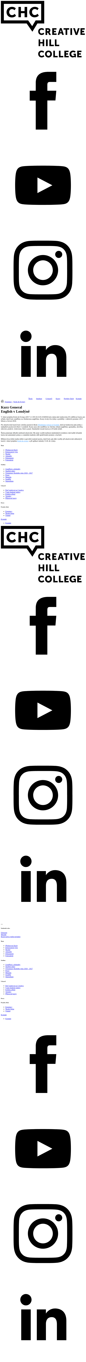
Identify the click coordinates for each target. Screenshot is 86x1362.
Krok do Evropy (19, 402)
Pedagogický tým (11, 452)
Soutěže (8, 479)
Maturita (8, 477)
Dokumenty (9, 458)
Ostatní (7, 515)
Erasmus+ (9, 402)
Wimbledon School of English (48, 425)
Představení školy (11, 450)
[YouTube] (43, 227)
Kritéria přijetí (10, 494)
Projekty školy (69, 399)
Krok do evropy (23, 441)
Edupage (4, 933)
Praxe (7, 475)
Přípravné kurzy (11, 498)
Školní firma (9, 513)
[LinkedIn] (43, 397)
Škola (30, 399)
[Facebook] (43, 142)
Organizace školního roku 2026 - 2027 (19, 473)
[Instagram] (43, 312)
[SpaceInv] (83, 399)
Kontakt (79, 399)
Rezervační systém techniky (11, 937)
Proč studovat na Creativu (14, 490)
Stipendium (9, 481)
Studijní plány (10, 471)
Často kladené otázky (12, 492)
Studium (39, 399)
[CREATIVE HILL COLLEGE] (43, 57)
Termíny (8, 496)
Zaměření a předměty (12, 469)
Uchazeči (49, 399)
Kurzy (58, 399)
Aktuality (8, 456)
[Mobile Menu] (2, 924)
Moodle (3, 935)
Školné (7, 454)
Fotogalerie (9, 460)
